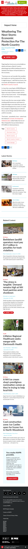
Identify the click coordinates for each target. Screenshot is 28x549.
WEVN (4, 527)
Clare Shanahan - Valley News (10, 347)
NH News (14, 161)
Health (4, 333)
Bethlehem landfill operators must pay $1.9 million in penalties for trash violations (13, 245)
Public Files (5, 518)
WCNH (5, 521)
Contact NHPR (6, 505)
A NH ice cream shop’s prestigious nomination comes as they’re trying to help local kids (14, 385)
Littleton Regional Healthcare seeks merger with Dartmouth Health (12, 340)
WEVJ (4, 526)
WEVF (4, 523)
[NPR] (5, 538)
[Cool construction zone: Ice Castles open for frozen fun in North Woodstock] (13, 410)
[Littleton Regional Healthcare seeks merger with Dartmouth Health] (13, 325)
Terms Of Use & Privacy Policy (10, 515)
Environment (15, 186)
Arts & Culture (15, 200)
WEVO (5, 528)
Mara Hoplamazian (7, 253)
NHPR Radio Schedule (8, 509)
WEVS (4, 531)
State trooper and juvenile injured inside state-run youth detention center (19, 178)
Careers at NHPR (7, 512)
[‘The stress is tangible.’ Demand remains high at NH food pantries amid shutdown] (13, 270)
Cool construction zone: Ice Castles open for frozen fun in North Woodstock (13, 425)
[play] (2, 547)
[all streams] (26, 547)
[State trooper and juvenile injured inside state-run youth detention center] (7, 177)
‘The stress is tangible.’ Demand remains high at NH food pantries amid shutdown (13, 287)
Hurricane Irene (11, 132)
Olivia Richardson (7, 393)
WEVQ (5, 530)
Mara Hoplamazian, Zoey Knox (10, 433)
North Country (11, 128)
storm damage (11, 142)
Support (22, 2)
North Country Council (11, 84)
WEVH (4, 525)
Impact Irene (10, 25)
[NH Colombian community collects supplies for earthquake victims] (7, 163)
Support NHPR (12, 478)
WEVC (4, 522)
